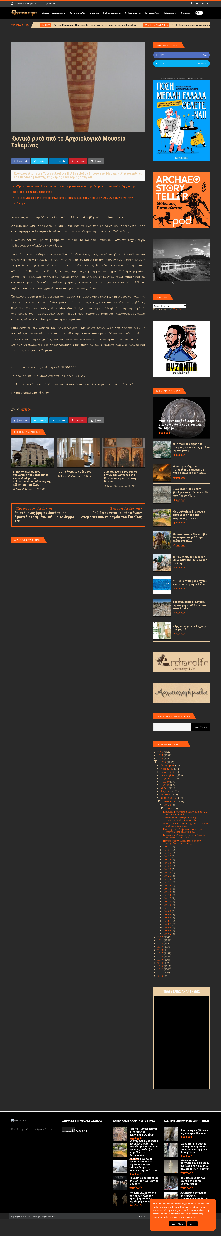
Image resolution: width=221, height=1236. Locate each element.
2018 (160, 950)
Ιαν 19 (168, 878)
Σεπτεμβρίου (169, 775)
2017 (160, 953)
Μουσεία (94, 13)
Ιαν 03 (168, 930)
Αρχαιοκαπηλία (77, 13)
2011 (160, 972)
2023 (163, 762)
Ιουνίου (165, 784)
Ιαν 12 (168, 901)
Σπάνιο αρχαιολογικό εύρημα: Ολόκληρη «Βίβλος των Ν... (181, 819)
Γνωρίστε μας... (50, 3)
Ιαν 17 (168, 885)
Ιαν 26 (168, 856)
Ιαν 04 (168, 927)
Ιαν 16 (168, 888)
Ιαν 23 (168, 865)
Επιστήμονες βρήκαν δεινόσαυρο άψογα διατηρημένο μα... (182, 830)
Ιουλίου (165, 781)
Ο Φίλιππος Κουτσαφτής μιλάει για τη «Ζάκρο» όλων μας (186, 824)
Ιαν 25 (168, 859)
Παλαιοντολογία (111, 13)
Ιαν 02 (168, 933)
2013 (160, 966)
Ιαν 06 (168, 920)
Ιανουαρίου (171, 801)
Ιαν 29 (168, 846)
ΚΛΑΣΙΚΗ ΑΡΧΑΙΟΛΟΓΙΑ (100, 25)
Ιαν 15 (168, 891)
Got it (192, 1223)
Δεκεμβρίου (168, 765)
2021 (160, 940)
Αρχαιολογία (58, 13)
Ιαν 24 (168, 862)
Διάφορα (185, 13)
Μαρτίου (166, 794)
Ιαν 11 (168, 904)
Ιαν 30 (171, 808)
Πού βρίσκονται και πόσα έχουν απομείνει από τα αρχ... (182, 842)
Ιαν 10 (168, 908)
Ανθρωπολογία (132, 13)
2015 (160, 959)
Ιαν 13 (168, 898)
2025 (160, 755)
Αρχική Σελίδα (145, 1216)
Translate (178, 309)
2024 (160, 758)
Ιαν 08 (168, 914)
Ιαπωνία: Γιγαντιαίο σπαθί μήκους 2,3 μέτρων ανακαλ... (185, 813)
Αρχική (45, 13)
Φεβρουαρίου (169, 797)
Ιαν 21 (168, 872)
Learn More (177, 1223)
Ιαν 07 (168, 917)
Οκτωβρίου (168, 771)
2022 (160, 937)
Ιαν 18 (168, 882)
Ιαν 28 (168, 849)
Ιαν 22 (168, 869)
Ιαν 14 (168, 895)
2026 (160, 752)
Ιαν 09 (168, 911)
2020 (160, 943)
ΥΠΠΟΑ (26, 409)
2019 (160, 946)
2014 (160, 962)
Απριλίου (167, 791)
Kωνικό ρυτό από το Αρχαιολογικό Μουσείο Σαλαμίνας (184, 836)
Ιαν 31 (168, 804)
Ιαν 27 (168, 853)
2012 (160, 969)
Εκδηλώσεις (169, 13)
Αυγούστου (168, 778)
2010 (160, 975)
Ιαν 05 (168, 924)
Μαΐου (165, 788)
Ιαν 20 (168, 875)
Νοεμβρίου (167, 768)
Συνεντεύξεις (152, 13)
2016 (160, 956)
